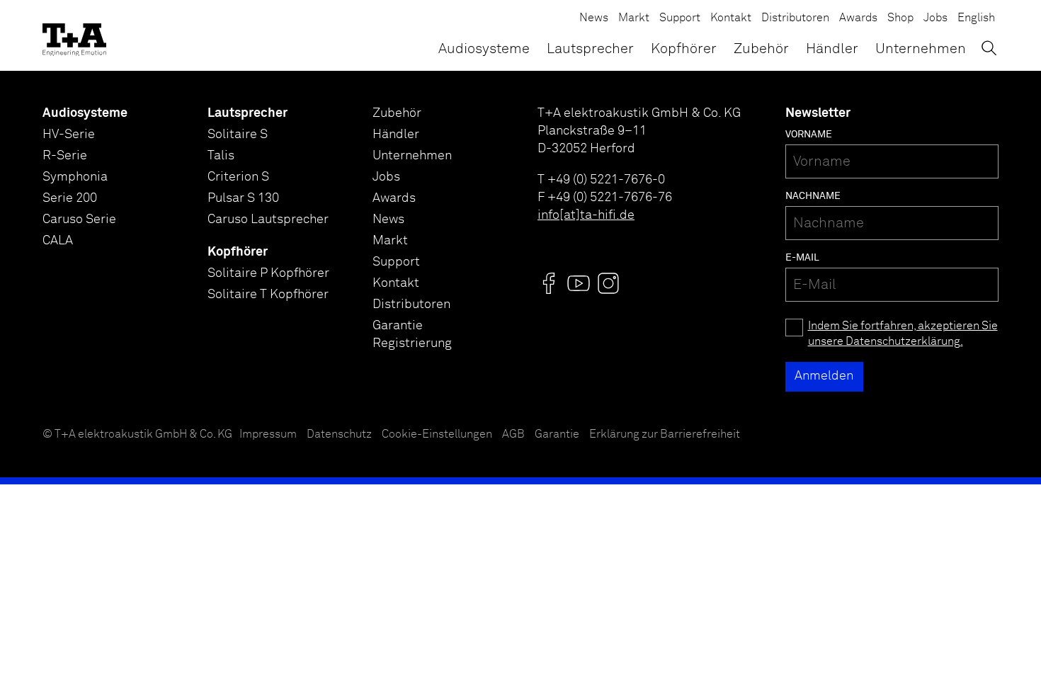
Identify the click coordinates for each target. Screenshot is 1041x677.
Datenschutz (339, 434)
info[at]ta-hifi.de (586, 215)
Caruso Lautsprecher (268, 219)
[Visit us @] (548, 283)
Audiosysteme (484, 49)
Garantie (557, 434)
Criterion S (238, 177)
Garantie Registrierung (412, 334)
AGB (513, 434)
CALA (57, 240)
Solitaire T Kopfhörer (268, 294)
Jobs (935, 18)
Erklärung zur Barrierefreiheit (664, 434)
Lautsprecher (590, 49)
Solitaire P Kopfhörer (268, 273)
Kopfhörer (684, 49)
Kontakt (730, 18)
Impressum (268, 434)
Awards (858, 18)
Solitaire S (237, 134)
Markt (633, 18)
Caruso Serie (79, 219)
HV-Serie (68, 134)
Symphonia (75, 177)
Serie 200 (69, 198)
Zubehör (761, 49)
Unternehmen (920, 49)
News (593, 18)
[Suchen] (989, 47)
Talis (220, 155)
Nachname (813, 196)
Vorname (808, 135)
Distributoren (795, 18)
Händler (832, 49)
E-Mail (802, 258)
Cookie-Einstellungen (437, 434)
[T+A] (74, 35)
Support (679, 18)
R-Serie (64, 155)
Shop (900, 18)
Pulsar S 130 (243, 198)
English (976, 18)
